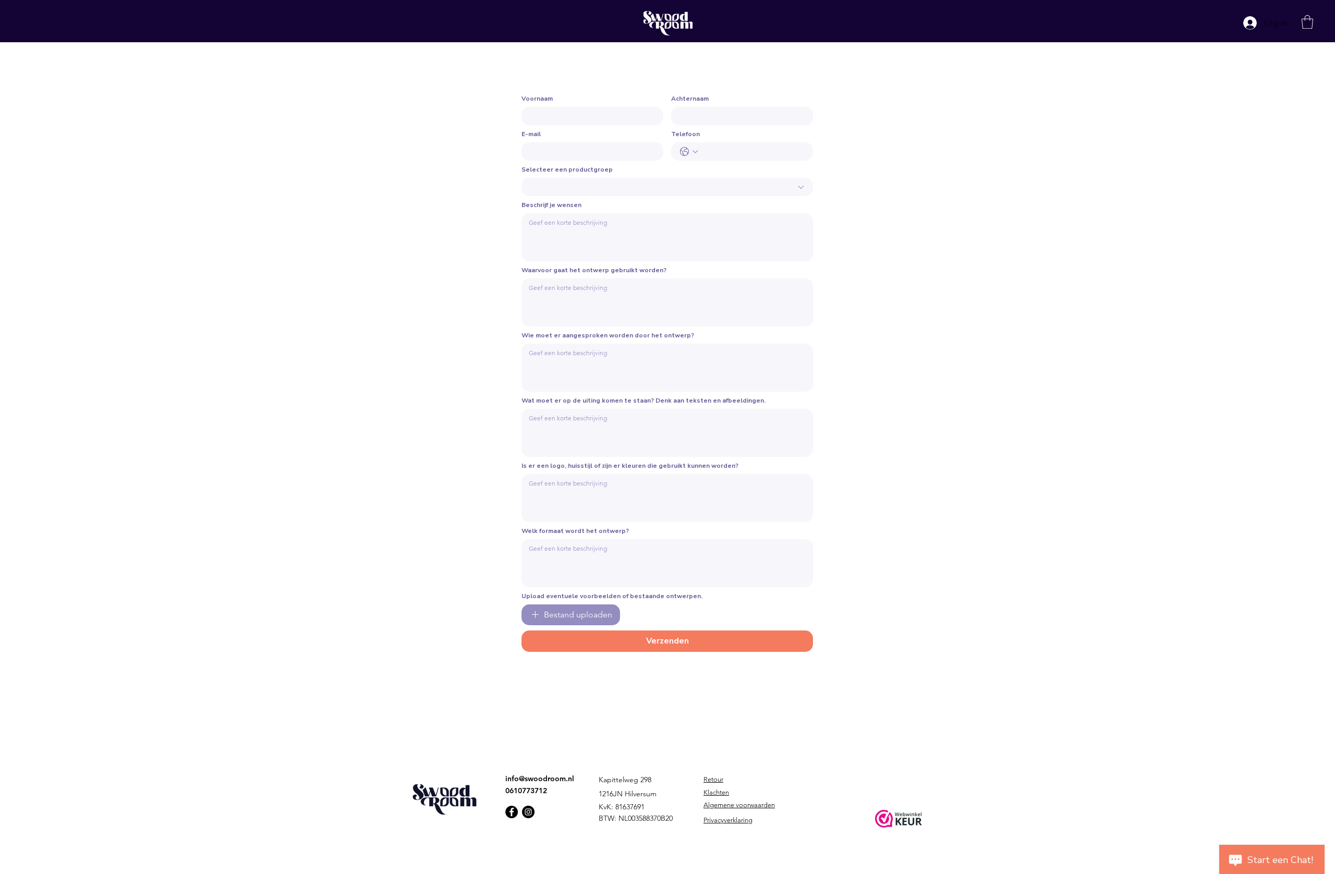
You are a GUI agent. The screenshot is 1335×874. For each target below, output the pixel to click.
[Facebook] (511, 812)
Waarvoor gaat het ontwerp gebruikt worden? (593, 270)
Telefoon (685, 134)
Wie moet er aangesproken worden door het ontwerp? (607, 335)
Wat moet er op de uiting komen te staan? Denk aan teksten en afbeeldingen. (643, 401)
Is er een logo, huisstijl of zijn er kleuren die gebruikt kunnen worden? (629, 466)
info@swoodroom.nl (539, 778)
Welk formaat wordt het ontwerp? (575, 531)
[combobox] (667, 187)
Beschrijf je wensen (551, 205)
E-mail (531, 134)
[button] (1307, 22)
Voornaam (537, 99)
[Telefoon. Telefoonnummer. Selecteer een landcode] (688, 151)
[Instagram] (528, 812)
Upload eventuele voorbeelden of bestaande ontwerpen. (611, 596)
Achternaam (690, 99)
